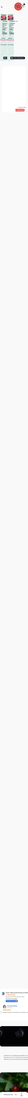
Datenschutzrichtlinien (18, 102)
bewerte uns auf (11, 1001)
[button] (25, 1094)
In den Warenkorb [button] (18, 58)
